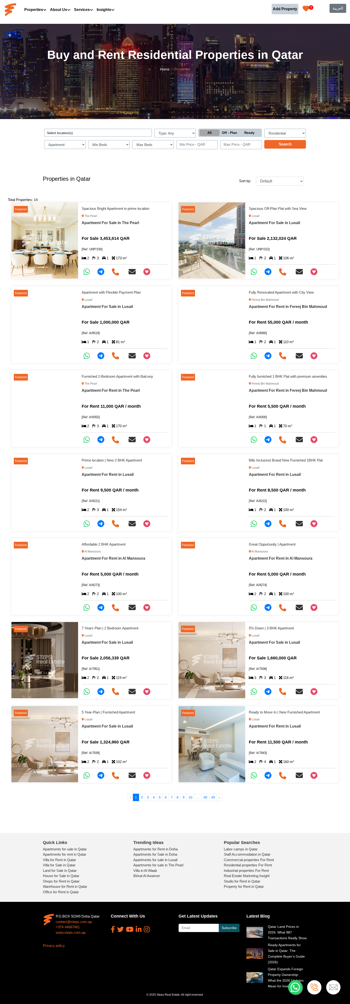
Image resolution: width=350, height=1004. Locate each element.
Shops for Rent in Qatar (61, 881)
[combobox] (98, 133)
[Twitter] (120, 929)
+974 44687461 (68, 927)
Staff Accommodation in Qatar (247, 854)
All (209, 133)
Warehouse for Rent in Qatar (65, 886)
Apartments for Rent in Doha (155, 849)
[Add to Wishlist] (148, 272)
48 (205, 797)
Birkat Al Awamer (146, 876)
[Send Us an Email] (134, 272)
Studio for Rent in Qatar (242, 881)
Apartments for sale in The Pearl (158, 865)
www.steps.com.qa (70, 932)
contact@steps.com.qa (74, 922)
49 (213, 797)
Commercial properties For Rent (249, 860)
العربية (338, 8)
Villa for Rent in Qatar (59, 860)
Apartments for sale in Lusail (155, 860)
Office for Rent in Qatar (61, 892)
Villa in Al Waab (145, 870)
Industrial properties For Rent (246, 870)
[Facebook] (113, 929)
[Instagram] (147, 929)
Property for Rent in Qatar (244, 886)
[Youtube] (130, 929)
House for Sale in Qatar (61, 876)
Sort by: (245, 181)
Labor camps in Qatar (241, 849)
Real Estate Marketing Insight (247, 876)
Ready (249, 133)
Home (165, 69)
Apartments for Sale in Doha (155, 854)
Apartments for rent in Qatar (64, 854)
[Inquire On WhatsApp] (88, 272)
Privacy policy (54, 946)
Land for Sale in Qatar (60, 870)
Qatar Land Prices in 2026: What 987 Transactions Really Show (287, 932)
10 (190, 797)
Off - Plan (229, 133)
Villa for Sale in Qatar (59, 865)
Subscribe (229, 928)
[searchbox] (98, 133)
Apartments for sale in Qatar (65, 849)
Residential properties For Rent (248, 865)
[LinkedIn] (139, 929)
